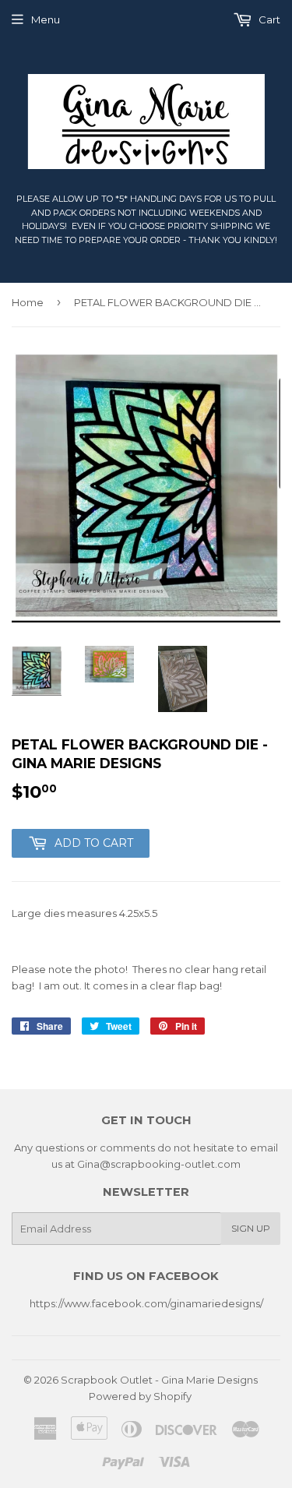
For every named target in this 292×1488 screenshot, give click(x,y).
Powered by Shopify (140, 1396)
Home (28, 302)
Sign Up (250, 1228)
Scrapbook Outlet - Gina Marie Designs (159, 1379)
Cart (268, 19)
